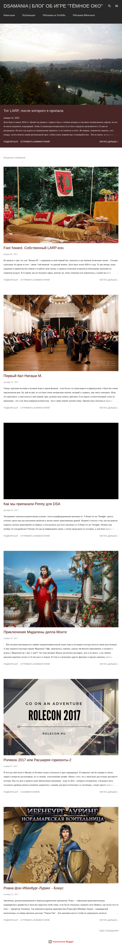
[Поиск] (109, 5)
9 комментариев (30, 792)
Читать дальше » (108, 141)
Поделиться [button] (11, 141)
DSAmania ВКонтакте (84, 15)
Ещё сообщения (108, 931)
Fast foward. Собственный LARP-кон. (34, 248)
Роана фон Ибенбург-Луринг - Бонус (34, 888)
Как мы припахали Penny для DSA (32, 504)
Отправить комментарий (35, 141)
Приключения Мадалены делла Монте (35, 632)
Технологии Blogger (63, 941)
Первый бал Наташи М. (23, 376)
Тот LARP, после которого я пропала (33, 111)
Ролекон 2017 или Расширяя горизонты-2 (37, 760)
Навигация (9, 15)
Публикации (28, 15)
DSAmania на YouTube (54, 15)
